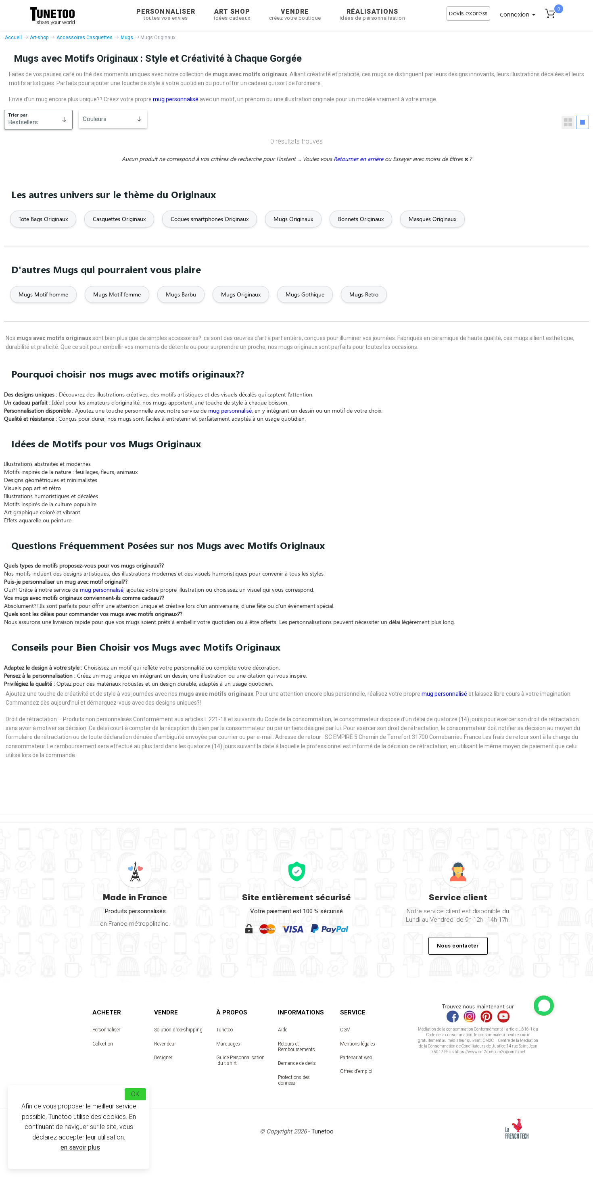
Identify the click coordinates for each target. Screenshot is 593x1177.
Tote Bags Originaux (43, 219)
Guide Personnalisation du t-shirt (240, 1060)
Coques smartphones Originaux (209, 219)
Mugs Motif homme (43, 294)
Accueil (13, 37)
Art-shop (39, 37)
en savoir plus (80, 1147)
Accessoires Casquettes (84, 37)
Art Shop (232, 14)
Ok (135, 1094)
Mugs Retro (363, 294)
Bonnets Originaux (361, 219)
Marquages (228, 1044)
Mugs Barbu (181, 294)
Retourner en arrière (359, 159)
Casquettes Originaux (119, 219)
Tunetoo (224, 1030)
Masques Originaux (432, 219)
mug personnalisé (175, 99)
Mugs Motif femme (117, 294)
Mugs (127, 37)
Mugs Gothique (305, 294)
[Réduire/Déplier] (544, 1005)
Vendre (295, 14)
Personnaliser (165, 14)
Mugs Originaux (293, 219)
